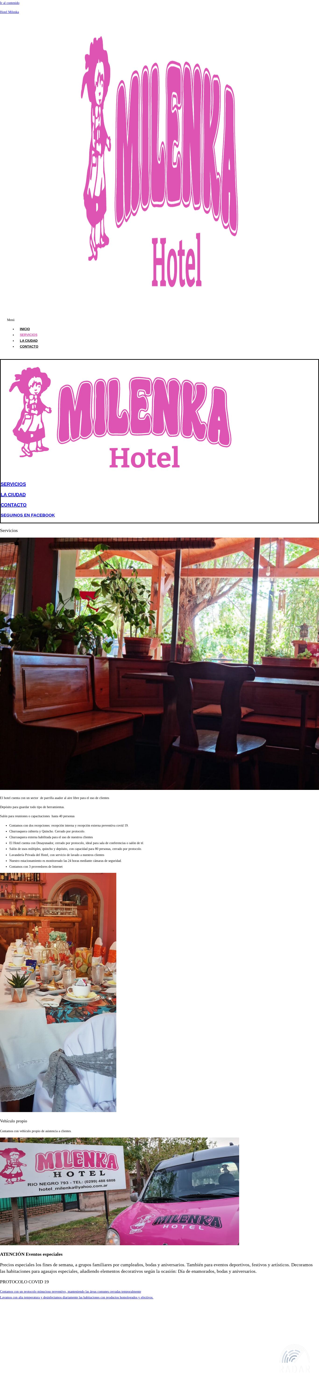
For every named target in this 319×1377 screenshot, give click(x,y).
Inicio (25, 329)
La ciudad (29, 340)
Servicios (28, 335)
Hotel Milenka (9, 12)
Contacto (29, 346)
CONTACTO (14, 504)
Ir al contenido (9, 3)
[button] (77, 320)
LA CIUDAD (13, 494)
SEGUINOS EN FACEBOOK (28, 515)
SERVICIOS (13, 484)
